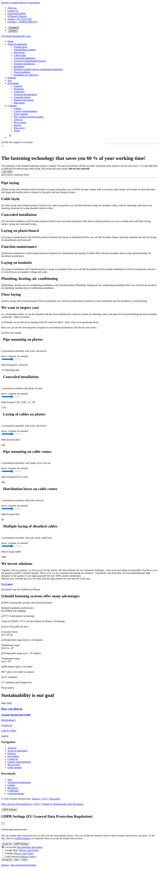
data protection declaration (30, 847)
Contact (17, 108)
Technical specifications (25, 94)
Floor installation (22, 72)
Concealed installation (24, 58)
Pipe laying (19, 52)
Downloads (13, 83)
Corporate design (22, 97)
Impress (17, 125)
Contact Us (12, 10)
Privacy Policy (28, 856)
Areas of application (17, 44)
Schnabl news (20, 47)
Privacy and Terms (29, 850)
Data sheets (19, 102)
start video (7, 172)
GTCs (44, 798)
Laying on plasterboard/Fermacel (30, 61)
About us (11, 8)
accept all (6, 844)
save (16, 859)
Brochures (19, 89)
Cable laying (20, 55)
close (24, 859)
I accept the (23, 847)
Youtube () (19, 853)
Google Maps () (21, 850)
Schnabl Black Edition (25, 49)
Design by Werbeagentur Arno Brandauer (62, 804)
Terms (17, 130)
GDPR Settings (9, 809)
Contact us (12, 759)
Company (12, 105)
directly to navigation (29, 2)
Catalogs (18, 86)
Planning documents (24, 100)
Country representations (25, 111)
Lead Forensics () (20, 856)
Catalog (11, 785)
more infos (6, 703)
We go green (20, 122)
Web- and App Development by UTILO (21, 804)
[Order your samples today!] (11, 332)
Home (10, 41)
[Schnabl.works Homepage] (16, 36)
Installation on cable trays (26, 75)
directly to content (10, 2)
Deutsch (22, 16)
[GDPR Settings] (22, 838)
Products (11, 77)
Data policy (19, 128)
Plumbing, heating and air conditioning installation (38, 69)
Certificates (19, 91)
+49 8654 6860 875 (22, 21)
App (9, 779)
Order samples (21, 114)
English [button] (21, 13)
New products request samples (28, 116)
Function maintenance (24, 63)
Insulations (19, 66)
